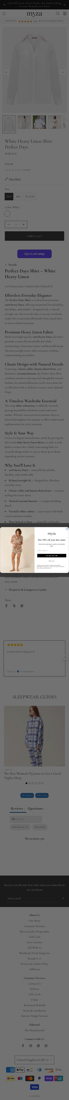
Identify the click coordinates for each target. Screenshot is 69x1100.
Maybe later (52, 561)
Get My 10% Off (51, 556)
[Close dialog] (67, 529)
